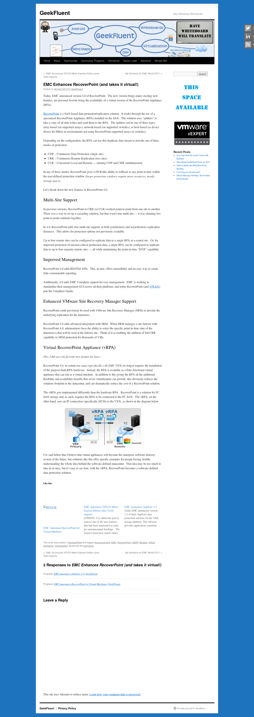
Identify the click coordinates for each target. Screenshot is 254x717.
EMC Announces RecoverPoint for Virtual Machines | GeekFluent (87, 584)
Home (47, 60)
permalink (88, 545)
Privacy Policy (67, 708)
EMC (113, 542)
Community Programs (93, 60)
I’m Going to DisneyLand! (188, 171)
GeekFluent (55, 13)
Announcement (102, 542)
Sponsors (146, 60)
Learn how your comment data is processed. (115, 694)
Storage (143, 542)
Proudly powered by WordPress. (191, 708)
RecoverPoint (51, 113)
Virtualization (61, 545)
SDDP (135, 542)
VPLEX (154, 286)
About (57, 60)
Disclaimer (114, 60)
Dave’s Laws (130, 60)
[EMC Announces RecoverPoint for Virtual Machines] (61, 515)
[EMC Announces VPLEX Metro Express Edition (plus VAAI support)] (104, 520)
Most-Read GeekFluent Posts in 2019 (193, 161)
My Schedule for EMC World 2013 (143, 73)
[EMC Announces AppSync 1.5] (144, 516)
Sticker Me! (161, 60)
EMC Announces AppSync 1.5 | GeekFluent (76, 573)
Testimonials (70, 60)
